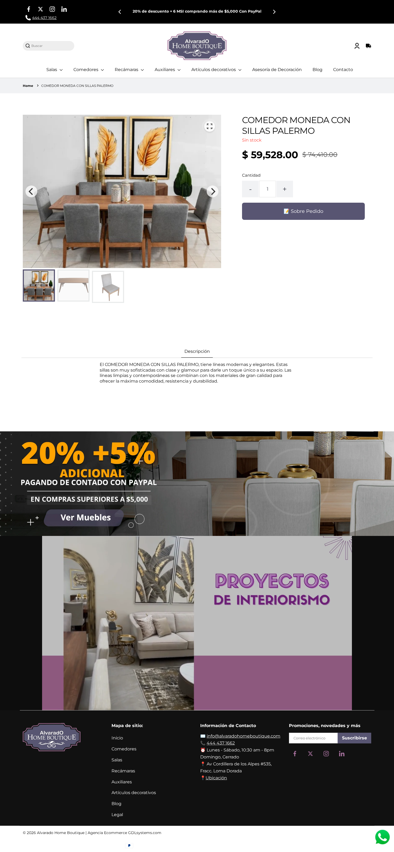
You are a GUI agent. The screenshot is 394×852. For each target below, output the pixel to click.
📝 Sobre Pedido (303, 211)
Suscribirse (354, 737)
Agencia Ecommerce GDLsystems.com (124, 832)
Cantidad (251, 175)
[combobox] (51, 45)
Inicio (117, 737)
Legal (117, 814)
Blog (317, 69)
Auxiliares (165, 69)
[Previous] (120, 12)
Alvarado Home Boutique (60, 832)
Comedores (86, 69)
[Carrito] (368, 45)
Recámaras (127, 69)
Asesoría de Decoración (277, 69)
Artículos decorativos (214, 69)
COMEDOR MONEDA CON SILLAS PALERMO (77, 86)
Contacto (343, 69)
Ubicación (216, 777)
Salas (52, 69)
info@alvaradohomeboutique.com (243, 736)
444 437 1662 (221, 743)
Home (28, 86)
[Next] (274, 12)
